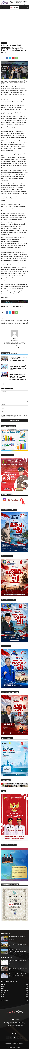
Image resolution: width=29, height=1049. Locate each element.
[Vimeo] (14, 1037)
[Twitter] (10, 58)
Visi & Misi (12, 1042)
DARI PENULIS (14, 353)
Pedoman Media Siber (9, 1045)
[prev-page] (2, 384)
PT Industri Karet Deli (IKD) (18, 306)
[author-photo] (14, 336)
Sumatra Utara (8, 40)
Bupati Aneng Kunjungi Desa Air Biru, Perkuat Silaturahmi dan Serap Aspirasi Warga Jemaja (7, 323)
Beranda (3, 40)
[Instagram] (13, 347)
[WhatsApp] (16, 58)
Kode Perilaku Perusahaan (19, 1045)
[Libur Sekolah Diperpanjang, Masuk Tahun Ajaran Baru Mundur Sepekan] (4, 962)
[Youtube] (19, 347)
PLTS (11, 306)
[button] (2, 7)
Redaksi (6, 54)
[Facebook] (7, 58)
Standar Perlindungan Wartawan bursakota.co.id (14, 1043)
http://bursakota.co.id (14, 340)
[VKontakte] (18, 1037)
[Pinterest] (13, 58)
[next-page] (4, 384)
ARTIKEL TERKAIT (5, 353)
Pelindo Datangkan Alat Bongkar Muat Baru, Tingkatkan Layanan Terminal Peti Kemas (21, 323)
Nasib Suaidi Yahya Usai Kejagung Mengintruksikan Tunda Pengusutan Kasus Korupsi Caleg (18, 968)
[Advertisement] (14, 24)
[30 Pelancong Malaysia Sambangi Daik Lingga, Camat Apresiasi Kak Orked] (4, 938)
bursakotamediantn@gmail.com (18, 1028)
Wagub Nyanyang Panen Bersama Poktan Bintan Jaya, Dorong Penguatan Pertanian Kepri (17, 944)
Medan (7, 306)
